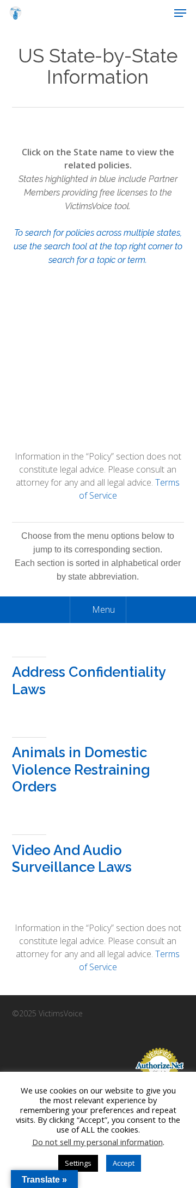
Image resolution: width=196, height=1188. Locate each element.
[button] (180, 13)
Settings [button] (78, 1163)
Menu (103, 609)
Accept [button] (123, 1163)
